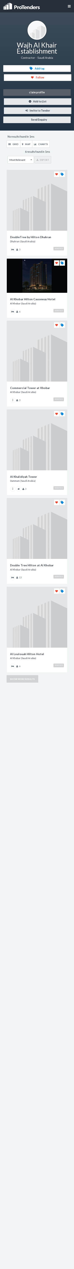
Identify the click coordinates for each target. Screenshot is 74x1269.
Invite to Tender (39, 110)
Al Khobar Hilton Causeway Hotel (32, 299)
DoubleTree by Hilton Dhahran (30, 237)
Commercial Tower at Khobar (30, 388)
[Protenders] (22, 4)
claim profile (37, 92)
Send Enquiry (39, 119)
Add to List (40, 101)
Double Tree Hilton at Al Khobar (32, 565)
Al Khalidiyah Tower (23, 476)
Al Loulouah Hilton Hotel (27, 654)
